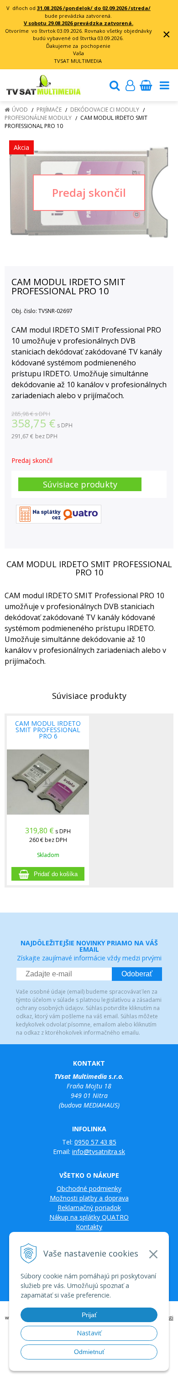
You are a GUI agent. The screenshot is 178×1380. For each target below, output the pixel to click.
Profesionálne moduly (38, 118)
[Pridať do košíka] (47, 874)
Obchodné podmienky (89, 1188)
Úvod (20, 109)
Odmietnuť (89, 1351)
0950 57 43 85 (95, 1142)
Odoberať (136, 974)
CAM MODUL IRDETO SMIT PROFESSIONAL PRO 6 (48, 729)
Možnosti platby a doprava (89, 1198)
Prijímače (49, 109)
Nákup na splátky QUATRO (89, 1217)
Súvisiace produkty (80, 484)
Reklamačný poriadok (89, 1207)
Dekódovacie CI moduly (104, 109)
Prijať (89, 1314)
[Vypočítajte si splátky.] (58, 513)
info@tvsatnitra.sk (98, 1151)
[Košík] (146, 85)
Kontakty (89, 1226)
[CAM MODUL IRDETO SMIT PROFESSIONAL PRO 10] (89, 192)
